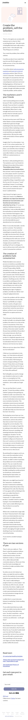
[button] (25, 3)
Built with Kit (14, 693)
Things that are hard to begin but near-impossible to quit (13, 660)
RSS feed (5, 696)
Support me (8, 713)
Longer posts (17, 713)
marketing (6, 71)
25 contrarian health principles (13, 656)
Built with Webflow (9, 716)
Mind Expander (22, 713)
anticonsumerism (19, 69)
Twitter (13, 698)
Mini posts (12, 713)
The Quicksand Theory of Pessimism (11, 665)
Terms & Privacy (18, 716)
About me (3, 713)
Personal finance (7, 34)
